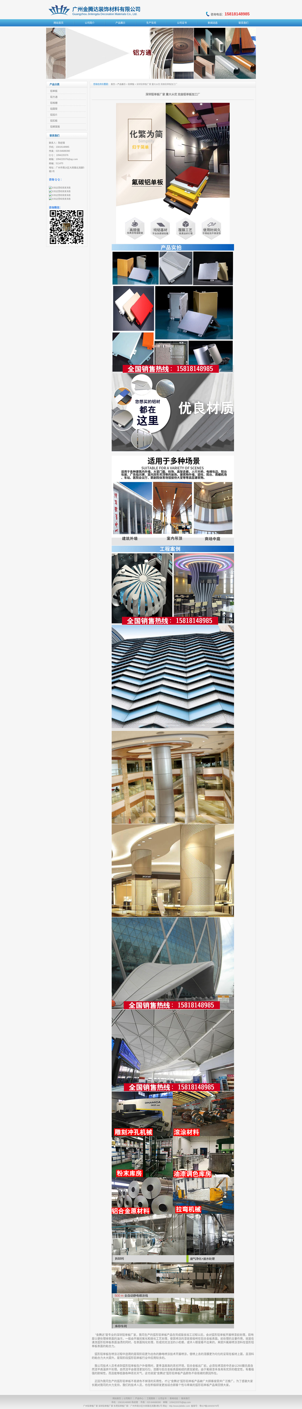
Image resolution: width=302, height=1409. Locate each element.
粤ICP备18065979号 (209, 1406)
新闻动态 (213, 22)
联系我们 (243, 22)
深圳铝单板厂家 (105, 1406)
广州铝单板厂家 (90, 1406)
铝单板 (131, 84)
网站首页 (58, 22)
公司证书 (182, 22)
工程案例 (151, 1398)
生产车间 (151, 22)
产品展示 (120, 22)
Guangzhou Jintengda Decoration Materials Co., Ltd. (104, 14)
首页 (113, 84)
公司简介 (90, 22)
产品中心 (139, 1398)
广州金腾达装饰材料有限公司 (106, 9)
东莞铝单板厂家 (121, 1406)
